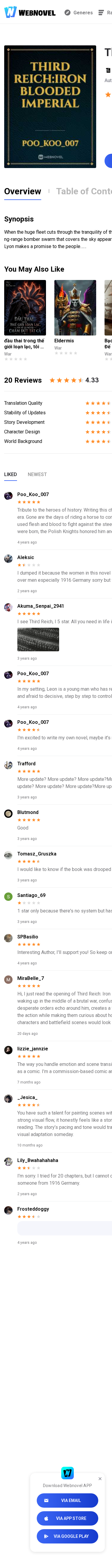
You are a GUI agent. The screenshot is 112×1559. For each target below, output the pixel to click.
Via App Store (71, 1518)
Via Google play (71, 1536)
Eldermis (64, 341)
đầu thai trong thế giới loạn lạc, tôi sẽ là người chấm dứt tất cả (25, 344)
